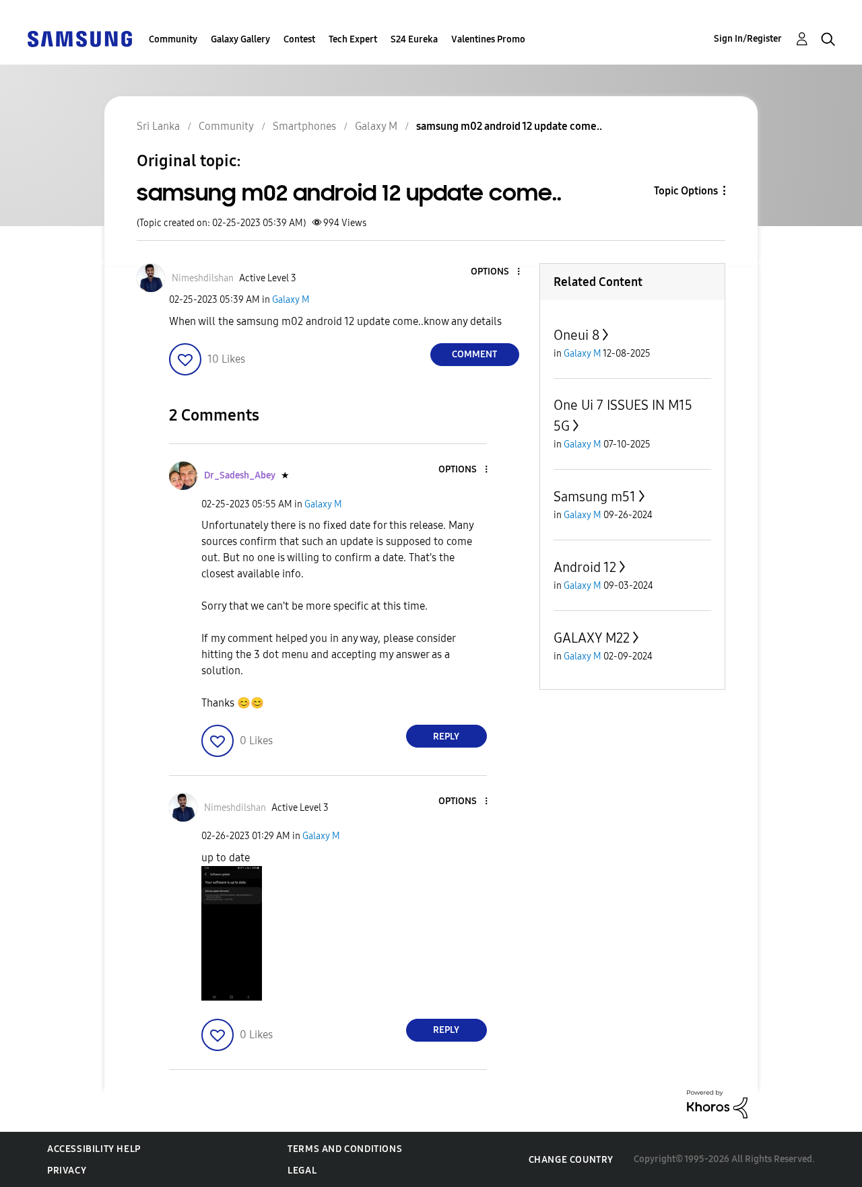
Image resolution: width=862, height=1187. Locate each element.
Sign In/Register (748, 38)
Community (173, 39)
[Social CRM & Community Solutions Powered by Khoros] (717, 1103)
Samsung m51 (595, 497)
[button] (495, 272)
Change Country (571, 1159)
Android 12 (585, 567)
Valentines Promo (488, 39)
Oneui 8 (576, 335)
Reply (446, 736)
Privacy (66, 1170)
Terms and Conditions (345, 1149)
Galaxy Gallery (240, 39)
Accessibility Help (94, 1149)
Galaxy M (291, 299)
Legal (302, 1170)
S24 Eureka (414, 39)
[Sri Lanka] (79, 38)
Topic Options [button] (686, 190)
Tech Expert (353, 39)
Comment (474, 354)
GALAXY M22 (592, 638)
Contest (299, 39)
